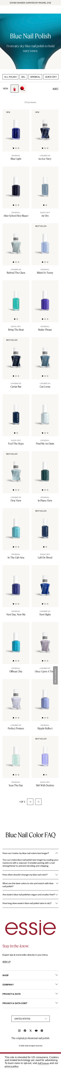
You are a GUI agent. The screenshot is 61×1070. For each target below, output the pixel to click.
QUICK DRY (51, 76)
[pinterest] (42, 1030)
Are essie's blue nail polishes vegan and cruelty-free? (29, 894)
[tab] (13, 147)
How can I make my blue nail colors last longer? (26, 853)
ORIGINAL (35, 76)
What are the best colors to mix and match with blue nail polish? (28, 885)
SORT (55, 88)
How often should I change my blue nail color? (25, 874)
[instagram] (19, 1030)
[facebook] (25, 1030)
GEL (23, 76)
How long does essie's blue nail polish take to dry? (27, 903)
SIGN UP (7, 961)
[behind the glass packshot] (16, 239)
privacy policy (11, 1066)
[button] (30, 802)
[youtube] (36, 1030)
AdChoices (43, 1063)
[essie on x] (30, 1030)
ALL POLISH (10, 76)
